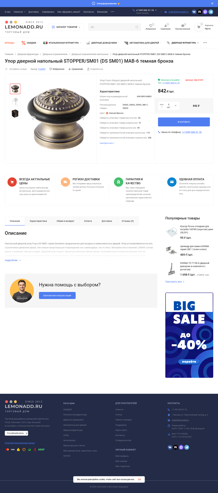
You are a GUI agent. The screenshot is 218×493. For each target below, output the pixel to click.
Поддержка (121, 425)
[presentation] (33, 119)
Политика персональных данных (20, 443)
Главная (9, 54)
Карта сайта (121, 430)
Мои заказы (121, 461)
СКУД (66, 435)
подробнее (11, 260)
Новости (119, 409)
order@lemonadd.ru (178, 12)
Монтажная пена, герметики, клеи (80, 451)
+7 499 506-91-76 (145, 10)
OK (139, 479)
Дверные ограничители (55, 54)
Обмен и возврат (123, 420)
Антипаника (69, 440)
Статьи (118, 414)
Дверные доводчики (73, 420)
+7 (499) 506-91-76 (171, 83)
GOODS (66, 456)
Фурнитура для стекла (74, 445)
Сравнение (77, 69)
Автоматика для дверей (75, 425)
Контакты (120, 435)
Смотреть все (173, 281)
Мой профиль (122, 456)
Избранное (58, 69)
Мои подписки (122, 466)
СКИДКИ (67, 409)
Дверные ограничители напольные (89, 54)
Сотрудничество (123, 440)
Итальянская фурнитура (75, 414)
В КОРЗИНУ (184, 122)
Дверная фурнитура (28, 54)
